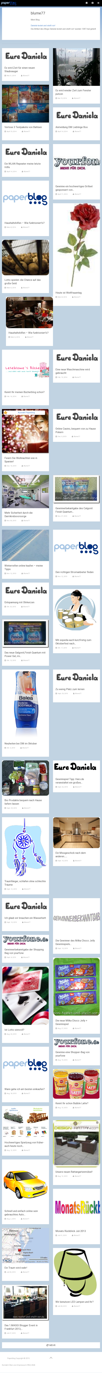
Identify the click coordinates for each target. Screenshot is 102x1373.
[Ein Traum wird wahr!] (25, 1246)
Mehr (52, 1345)
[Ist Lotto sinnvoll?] (25, 996)
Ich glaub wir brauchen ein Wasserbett (25, 917)
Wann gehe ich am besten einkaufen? (24, 1089)
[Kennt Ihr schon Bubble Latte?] (76, 1084)
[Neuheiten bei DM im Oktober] (25, 705)
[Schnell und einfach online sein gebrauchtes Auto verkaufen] (25, 1183)
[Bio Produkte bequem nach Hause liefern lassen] (25, 778)
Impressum (21, 1365)
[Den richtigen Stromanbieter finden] (76, 549)
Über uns (12, 1365)
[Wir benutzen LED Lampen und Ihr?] (76, 1273)
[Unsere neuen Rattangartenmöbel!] (76, 1144)
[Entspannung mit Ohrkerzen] (25, 591)
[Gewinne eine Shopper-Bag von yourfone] (76, 1043)
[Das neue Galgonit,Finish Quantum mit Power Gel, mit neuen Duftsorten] (25, 634)
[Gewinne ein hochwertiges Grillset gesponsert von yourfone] (76, 163)
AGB (33, 1365)
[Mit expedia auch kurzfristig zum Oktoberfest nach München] (76, 612)
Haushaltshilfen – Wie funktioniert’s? (24, 222)
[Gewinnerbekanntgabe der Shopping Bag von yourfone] (25, 940)
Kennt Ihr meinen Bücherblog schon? (24, 392)
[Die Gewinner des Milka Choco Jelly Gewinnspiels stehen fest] (76, 917)
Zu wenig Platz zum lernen (69, 689)
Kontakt (5, 1365)
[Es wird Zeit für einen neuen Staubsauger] (25, 56)
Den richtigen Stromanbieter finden (74, 572)
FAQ (29, 1365)
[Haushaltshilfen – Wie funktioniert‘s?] (29, 313)
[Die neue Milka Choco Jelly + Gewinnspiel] (76, 987)
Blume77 (26, 76)
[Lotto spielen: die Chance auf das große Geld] (25, 258)
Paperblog (11, 1358)
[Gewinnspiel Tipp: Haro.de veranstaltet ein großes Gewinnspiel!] (76, 768)
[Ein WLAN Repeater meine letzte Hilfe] (25, 152)
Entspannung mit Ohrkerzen (19, 602)
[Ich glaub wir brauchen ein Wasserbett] (25, 906)
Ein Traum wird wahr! (15, 1267)
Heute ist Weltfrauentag (68, 292)
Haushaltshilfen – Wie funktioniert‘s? (28, 332)
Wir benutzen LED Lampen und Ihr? (74, 1301)
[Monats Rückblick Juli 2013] (76, 1208)
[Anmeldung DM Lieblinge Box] (76, 115)
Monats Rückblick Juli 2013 (70, 1231)
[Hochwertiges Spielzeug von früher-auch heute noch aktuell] (25, 1122)
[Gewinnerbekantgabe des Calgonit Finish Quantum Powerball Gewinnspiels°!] (76, 490)
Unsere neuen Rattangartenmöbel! (73, 1171)
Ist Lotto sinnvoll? (14, 1029)
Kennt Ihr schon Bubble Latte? (71, 1103)
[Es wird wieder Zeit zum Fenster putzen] (76, 67)
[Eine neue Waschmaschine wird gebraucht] (76, 358)
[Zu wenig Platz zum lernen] (76, 678)
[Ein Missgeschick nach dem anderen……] (76, 833)
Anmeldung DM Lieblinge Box (71, 127)
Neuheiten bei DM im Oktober (20, 743)
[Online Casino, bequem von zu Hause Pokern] (76, 417)
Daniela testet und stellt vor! (43, 25)
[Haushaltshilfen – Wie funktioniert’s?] (25, 200)
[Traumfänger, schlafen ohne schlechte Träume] (25, 847)
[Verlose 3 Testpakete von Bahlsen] (25, 104)
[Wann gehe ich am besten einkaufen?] (25, 1066)
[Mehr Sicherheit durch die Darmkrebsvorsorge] (25, 492)
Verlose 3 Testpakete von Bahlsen (23, 127)
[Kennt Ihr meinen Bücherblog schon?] (25, 369)
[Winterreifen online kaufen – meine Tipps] (25, 546)
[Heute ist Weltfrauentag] (76, 246)
